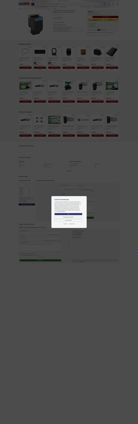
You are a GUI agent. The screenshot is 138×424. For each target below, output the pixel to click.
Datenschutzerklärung (61, 211)
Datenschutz (72, 223)
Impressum (65, 223)
